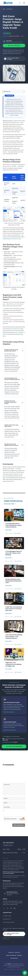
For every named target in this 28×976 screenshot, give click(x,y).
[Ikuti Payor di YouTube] (14, 908)
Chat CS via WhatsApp (15, 746)
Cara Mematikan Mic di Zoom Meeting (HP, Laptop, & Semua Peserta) (13, 525)
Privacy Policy (13, 958)
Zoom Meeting (7, 33)
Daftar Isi (7, 91)
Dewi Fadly (9, 40)
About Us (17, 952)
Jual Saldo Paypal (7, 915)
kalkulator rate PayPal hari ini (13, 328)
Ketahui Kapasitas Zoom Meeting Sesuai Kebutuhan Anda (13, 580)
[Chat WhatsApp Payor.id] (25, 973)
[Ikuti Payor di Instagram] (11, 908)
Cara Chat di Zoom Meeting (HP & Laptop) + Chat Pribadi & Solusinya (13, 636)
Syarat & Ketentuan (11, 955)
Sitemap (19, 955)
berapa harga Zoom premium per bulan (12, 238)
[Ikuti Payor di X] (7, 908)
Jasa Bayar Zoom (7, 919)
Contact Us (11, 952)
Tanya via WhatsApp (15, 45)
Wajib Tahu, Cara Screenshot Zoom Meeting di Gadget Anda (13, 664)
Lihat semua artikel (9, 504)
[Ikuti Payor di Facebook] (4, 908)
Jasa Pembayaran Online (8, 922)
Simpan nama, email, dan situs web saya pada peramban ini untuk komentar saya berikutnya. (13, 812)
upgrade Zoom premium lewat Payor (14, 304)
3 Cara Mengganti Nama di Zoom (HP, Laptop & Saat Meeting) (13, 553)
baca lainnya (8, 557)
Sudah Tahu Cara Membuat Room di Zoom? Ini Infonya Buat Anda (13, 608)
